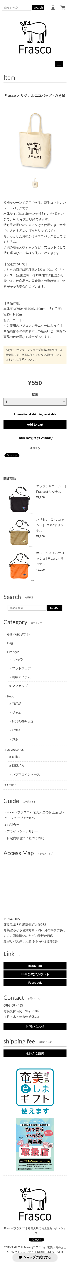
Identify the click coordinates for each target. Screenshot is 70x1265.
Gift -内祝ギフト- (18, 634)
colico (16, 756)
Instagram (35, 965)
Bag (10, 643)
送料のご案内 (35, 1053)
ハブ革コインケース (26, 774)
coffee (16, 730)
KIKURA (18, 765)
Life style (13, 652)
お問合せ (13, 824)
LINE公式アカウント (35, 974)
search (38, 7)
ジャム (16, 712)
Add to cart (35, 424)
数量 (35, 394)
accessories (15, 749)
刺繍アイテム (21, 677)
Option (11, 785)
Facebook (35, 982)
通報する (35, 448)
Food (10, 696)
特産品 (16, 703)
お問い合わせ (35, 1026)
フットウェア (21, 668)
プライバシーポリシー (22, 831)
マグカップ (20, 686)
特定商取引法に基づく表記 (25, 838)
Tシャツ (17, 659)
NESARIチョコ (22, 721)
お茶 (15, 739)
